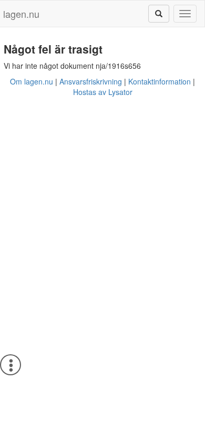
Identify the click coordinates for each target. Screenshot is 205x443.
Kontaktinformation (159, 81)
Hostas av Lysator (102, 92)
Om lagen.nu (31, 81)
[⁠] (158, 14)
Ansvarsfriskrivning (90, 81)
